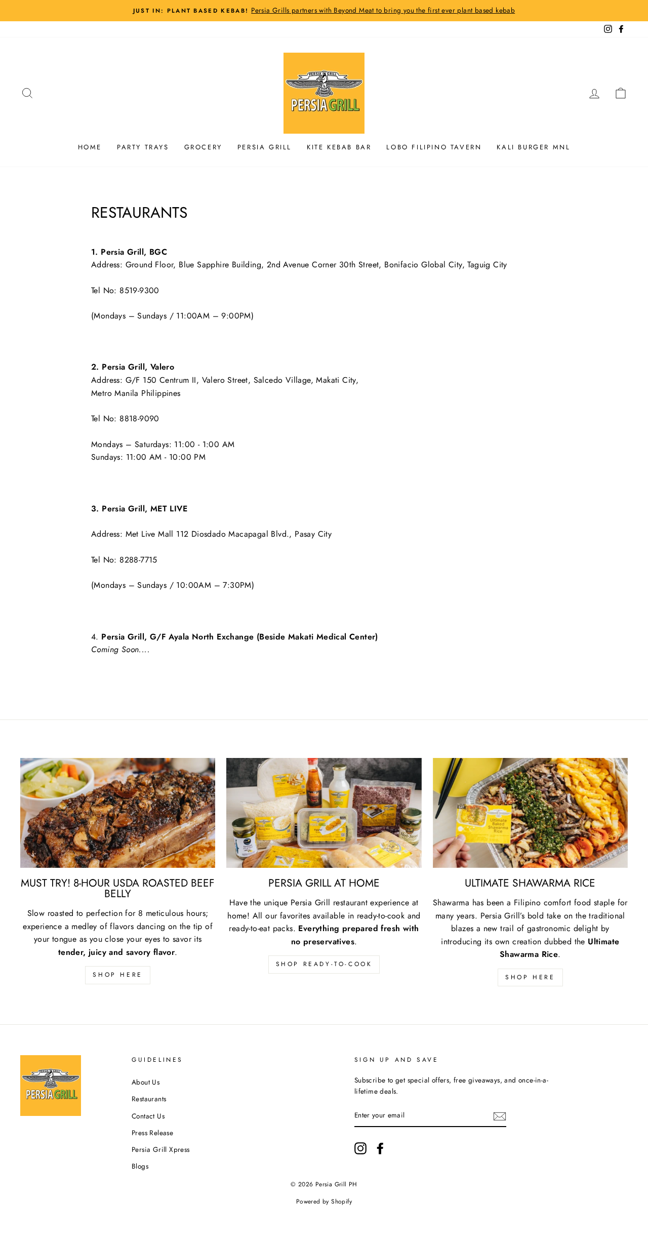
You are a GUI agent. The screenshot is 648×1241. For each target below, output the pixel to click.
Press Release (152, 1133)
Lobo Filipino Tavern (433, 147)
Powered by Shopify (324, 1201)
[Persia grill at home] (323, 813)
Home (90, 147)
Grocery (203, 147)
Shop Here (117, 974)
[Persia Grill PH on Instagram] (360, 1148)
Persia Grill (264, 147)
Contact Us (148, 1116)
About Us (145, 1082)
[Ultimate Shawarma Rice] (530, 813)
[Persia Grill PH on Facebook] (380, 1148)
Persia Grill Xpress (161, 1149)
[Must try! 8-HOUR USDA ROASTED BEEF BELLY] (117, 813)
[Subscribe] (499, 1116)
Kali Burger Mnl (533, 147)
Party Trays (143, 147)
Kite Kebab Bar (339, 147)
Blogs (140, 1166)
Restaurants (149, 1099)
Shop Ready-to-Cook (324, 964)
